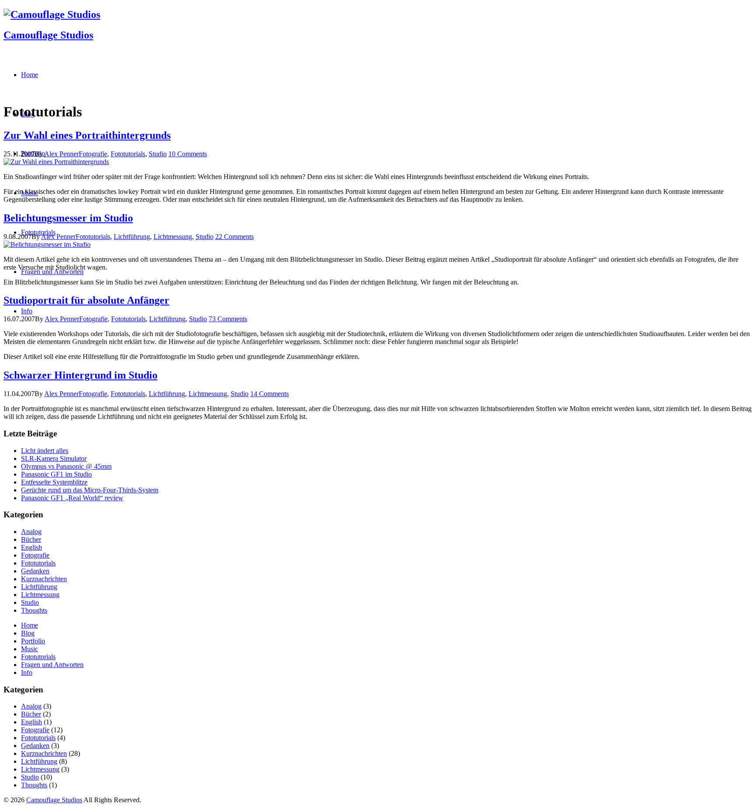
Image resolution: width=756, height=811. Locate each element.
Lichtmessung (173, 236)
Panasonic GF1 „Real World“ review (72, 498)
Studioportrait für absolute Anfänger (86, 300)
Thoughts (34, 610)
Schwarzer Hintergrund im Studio (81, 375)
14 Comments (269, 393)
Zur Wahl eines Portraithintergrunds (87, 135)
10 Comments (187, 154)
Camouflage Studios (48, 35)
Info (26, 672)
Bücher (31, 539)
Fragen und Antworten (52, 664)
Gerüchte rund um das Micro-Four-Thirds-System (89, 490)
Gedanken (35, 571)
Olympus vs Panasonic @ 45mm (66, 466)
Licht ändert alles (44, 450)
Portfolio (33, 641)
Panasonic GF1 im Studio (56, 474)
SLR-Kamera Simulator (54, 458)
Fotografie (93, 154)
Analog (31, 531)
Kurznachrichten (44, 579)
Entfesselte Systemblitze (54, 482)
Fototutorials (128, 154)
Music (29, 649)
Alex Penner (61, 154)
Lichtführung (132, 236)
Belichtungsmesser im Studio (68, 218)
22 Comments (234, 236)
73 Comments (228, 319)
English (31, 547)
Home (29, 625)
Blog (28, 633)
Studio (158, 154)
